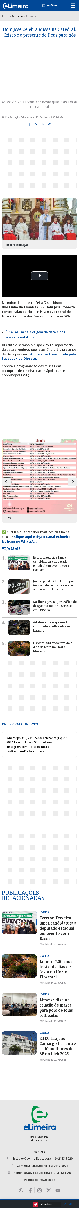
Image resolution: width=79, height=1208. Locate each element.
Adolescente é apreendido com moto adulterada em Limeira (52, 626)
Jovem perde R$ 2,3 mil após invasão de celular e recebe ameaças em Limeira (54, 585)
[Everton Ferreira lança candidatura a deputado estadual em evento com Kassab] (19, 562)
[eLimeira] (40, 1118)
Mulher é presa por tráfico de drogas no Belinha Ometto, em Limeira (55, 606)
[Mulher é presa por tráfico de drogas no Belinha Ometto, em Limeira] (19, 607)
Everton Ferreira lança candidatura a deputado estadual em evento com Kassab (51, 564)
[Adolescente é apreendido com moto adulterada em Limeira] (19, 627)
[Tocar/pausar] (65, 1204)
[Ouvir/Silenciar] (70, 1204)
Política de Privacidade (39, 1180)
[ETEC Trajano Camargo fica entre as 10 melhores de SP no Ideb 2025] (19, 1043)
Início (5, 16)
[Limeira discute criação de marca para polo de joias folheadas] (19, 1004)
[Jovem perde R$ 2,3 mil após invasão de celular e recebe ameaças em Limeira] (19, 586)
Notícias (18, 16)
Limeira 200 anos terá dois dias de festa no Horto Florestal (52, 647)
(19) (62, 1159)
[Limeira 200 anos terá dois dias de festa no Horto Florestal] (19, 648)
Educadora (46, 1204)
